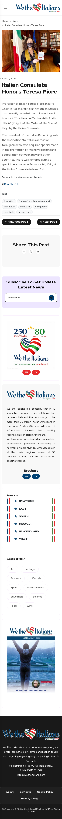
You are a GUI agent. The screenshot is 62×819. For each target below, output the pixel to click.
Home (5, 21)
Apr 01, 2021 (9, 78)
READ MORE (11, 184)
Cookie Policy (45, 791)
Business (16, 578)
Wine (30, 605)
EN (35, 372)
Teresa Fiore (24, 211)
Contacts (25, 791)
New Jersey (41, 206)
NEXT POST (50, 221)
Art (12, 569)
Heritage (29, 569)
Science (37, 596)
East (15, 21)
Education (9, 201)
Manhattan (9, 206)
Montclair (25, 206)
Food (14, 605)
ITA (26, 372)
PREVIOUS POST (18, 221)
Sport (14, 587)
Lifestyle (36, 578)
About (10, 791)
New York (9, 211)
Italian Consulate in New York (34, 201)
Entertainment (35, 587)
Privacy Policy (29, 798)
